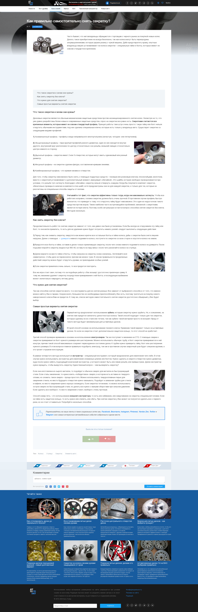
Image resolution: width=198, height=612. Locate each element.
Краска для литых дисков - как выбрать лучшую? (151, 522)
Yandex (63, 486)
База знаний (56, 8)
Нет (109, 439)
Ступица (49, 453)
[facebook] (127, 3)
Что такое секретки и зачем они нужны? (55, 93)
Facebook (105, 412)
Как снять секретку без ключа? (51, 97)
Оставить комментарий (155, 486)
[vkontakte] (152, 3)
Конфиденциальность (134, 589)
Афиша (66, 8)
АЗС (73, 8)
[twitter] (135, 3)
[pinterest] (139, 3)
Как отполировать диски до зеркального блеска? (39, 522)
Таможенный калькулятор (88, 8)
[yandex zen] (148, 3)
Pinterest (134, 412)
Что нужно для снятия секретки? (52, 100)
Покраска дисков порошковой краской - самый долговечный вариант (40, 565)
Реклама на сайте (132, 593)
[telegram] (143, 3)
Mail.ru (55, 486)
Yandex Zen (143, 412)
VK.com (46, 486)
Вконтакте (115, 412)
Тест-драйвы (43, 8)
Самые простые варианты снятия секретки (56, 104)
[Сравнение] (158, 3)
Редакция (129, 596)
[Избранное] (162, 3)
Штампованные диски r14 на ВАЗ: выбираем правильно (152, 564)
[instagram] (131, 3)
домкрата (65, 239)
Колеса (40, 453)
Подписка (110, 606)
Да (92, 439)
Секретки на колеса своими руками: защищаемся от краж (80, 564)
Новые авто (105, 8)
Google (67, 486)
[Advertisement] (99, 72)
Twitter (152, 412)
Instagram (125, 412)
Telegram (49, 415)
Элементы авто (70, 453)
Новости (32, 8)
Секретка (58, 453)
